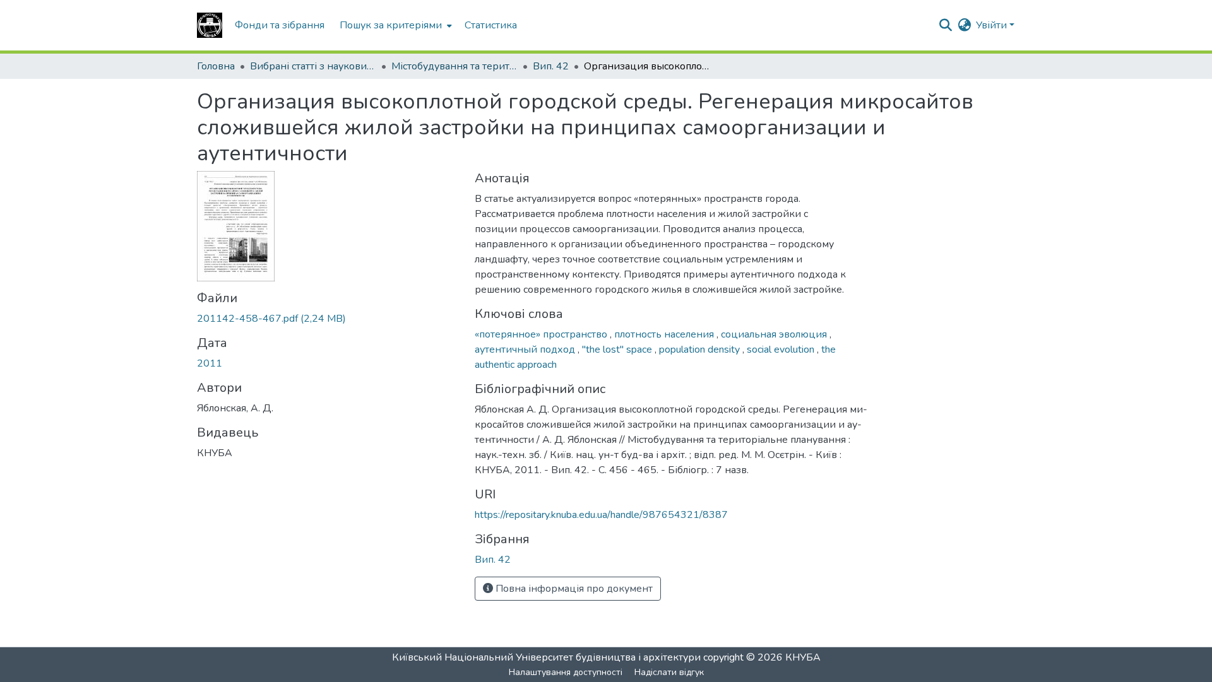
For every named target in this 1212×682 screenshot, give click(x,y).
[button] (209, 25)
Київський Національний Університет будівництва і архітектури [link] (546, 657)
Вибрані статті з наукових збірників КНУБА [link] (313, 66)
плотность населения (665, 334)
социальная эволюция (775, 334)
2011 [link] (209, 363)
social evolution (782, 349)
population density (700, 349)
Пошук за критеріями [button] (391, 25)
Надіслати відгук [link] (669, 672)
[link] (328, 318)
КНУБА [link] (803, 657)
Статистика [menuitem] (491, 25)
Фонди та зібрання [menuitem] (279, 25)
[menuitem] (394, 25)
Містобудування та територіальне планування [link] (454, 66)
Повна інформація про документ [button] (573, 589)
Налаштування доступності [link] (565, 672)
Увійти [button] (992, 25)
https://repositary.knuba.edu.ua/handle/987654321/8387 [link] (601, 515)
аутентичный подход (526, 349)
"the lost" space (618, 349)
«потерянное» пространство (542, 334)
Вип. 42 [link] (551, 66)
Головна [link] (216, 66)
